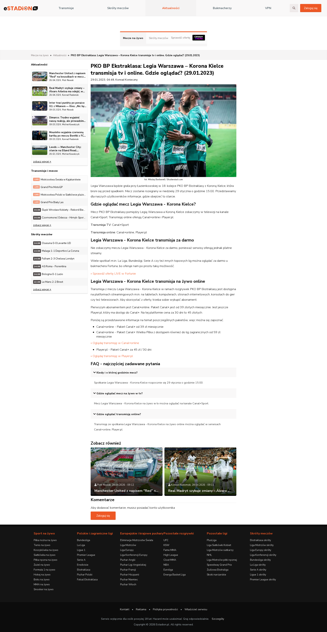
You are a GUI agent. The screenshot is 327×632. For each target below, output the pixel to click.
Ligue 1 (81, 550)
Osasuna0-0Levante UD (52, 243)
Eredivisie (82, 565)
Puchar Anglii (127, 560)
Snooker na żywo (44, 589)
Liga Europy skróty (260, 550)
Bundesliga (83, 540)
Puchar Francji (128, 569)
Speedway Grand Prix (219, 565)
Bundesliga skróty (260, 560)
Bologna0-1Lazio (48, 274)
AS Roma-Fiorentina (50, 266)
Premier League (86, 555)
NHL (209, 555)
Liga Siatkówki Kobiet (219, 545)
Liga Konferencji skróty (263, 555)
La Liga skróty (258, 565)
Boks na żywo (42, 579)
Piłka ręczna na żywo (45, 560)
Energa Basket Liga (175, 574)
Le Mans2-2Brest (48, 282)
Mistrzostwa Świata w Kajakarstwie (57, 179)
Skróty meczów (118, 8)
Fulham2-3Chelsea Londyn (54, 258)
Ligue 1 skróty (258, 574)
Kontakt (124, 609)
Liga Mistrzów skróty (262, 545)
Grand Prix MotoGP (48, 187)
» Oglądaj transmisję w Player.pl (112, 356)
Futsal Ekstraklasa (87, 579)
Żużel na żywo (42, 565)
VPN (268, 8)
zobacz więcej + (42, 161)
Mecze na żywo (133, 38)
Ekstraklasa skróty (260, 540)
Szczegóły (218, 619)
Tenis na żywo (42, 545)
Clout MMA (170, 560)
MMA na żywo (42, 584)
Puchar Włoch (128, 584)
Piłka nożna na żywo (45, 540)
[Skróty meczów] (21, 8)
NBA (166, 565)
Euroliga (168, 569)
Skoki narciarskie (216, 574)
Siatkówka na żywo (44, 555)
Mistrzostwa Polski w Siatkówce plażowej (61, 194)
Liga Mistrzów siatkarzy (220, 550)
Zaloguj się (311, 8)
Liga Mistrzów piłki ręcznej (222, 560)
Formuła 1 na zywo (44, 569)
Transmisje (66, 8)
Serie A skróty (258, 569)
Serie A (81, 560)
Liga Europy (127, 550)
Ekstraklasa (83, 569)
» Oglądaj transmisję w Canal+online (115, 343)
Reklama (141, 609)
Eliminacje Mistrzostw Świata (136, 540)
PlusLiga (211, 540)
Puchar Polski (84, 574)
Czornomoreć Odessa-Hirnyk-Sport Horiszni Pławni (61, 217)
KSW (166, 545)
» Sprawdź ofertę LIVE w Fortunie (113, 273)
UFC (166, 540)
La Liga (81, 545)
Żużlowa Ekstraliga (217, 569)
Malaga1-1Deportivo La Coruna (56, 251)
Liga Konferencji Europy (133, 555)
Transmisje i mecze (44, 171)
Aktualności (170, 8)
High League (171, 555)
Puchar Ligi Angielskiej (133, 565)
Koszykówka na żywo (46, 550)
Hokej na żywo (42, 574)
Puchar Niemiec (129, 579)
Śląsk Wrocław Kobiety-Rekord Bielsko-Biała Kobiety (61, 210)
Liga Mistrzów (128, 545)
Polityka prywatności (165, 609)
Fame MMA (170, 550)
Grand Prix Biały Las (49, 202)
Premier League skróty (263, 579)
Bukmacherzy (222, 8)
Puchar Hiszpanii (129, 574)
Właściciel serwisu (196, 609)
